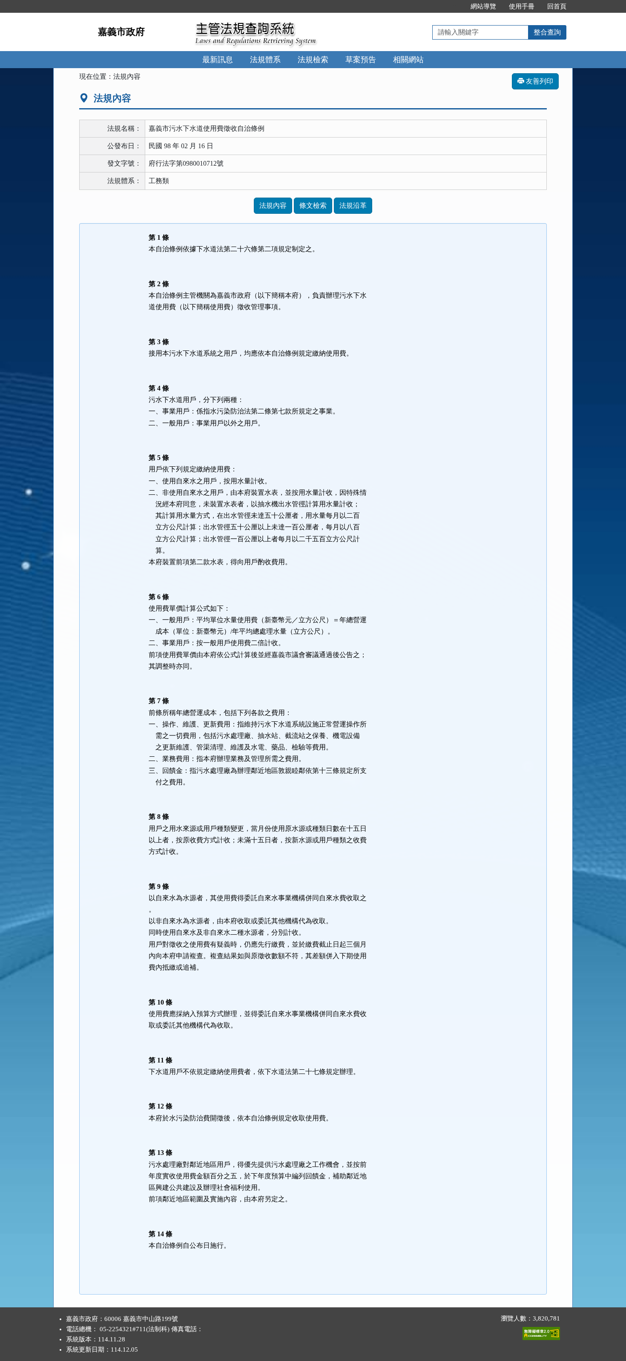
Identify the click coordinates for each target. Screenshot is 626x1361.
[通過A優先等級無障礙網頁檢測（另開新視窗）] (541, 1331)
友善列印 (538, 81)
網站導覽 (483, 6)
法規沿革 (353, 205)
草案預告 (360, 59)
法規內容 (273, 205)
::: (455, 6)
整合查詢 (547, 32)
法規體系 (265, 59)
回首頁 (556, 6)
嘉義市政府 (121, 31)
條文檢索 (313, 205)
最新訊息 (217, 59)
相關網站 (408, 59)
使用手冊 (521, 6)
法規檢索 (313, 59)
